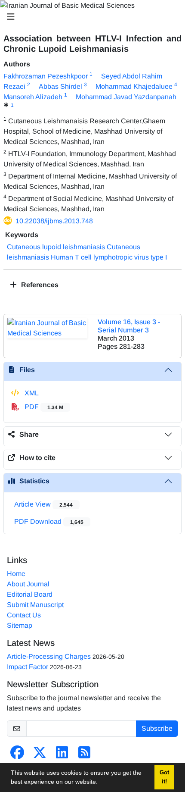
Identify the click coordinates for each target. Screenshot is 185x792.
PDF (43, 406)
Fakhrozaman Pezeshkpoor (45, 76)
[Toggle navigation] (90, 17)
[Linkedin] (62, 755)
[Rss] (84, 755)
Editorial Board (29, 594)
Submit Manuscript (35, 604)
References (39, 284)
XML (31, 393)
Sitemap (19, 625)
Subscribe (157, 728)
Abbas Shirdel (60, 86)
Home (16, 573)
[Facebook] (17, 755)
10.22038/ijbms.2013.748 (54, 221)
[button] (100, 783)
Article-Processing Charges (49, 656)
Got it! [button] (164, 777)
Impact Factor (27, 666)
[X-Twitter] (39, 755)
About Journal (28, 584)
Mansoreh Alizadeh (32, 96)
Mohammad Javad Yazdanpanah (126, 96)
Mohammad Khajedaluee (134, 86)
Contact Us (24, 615)
